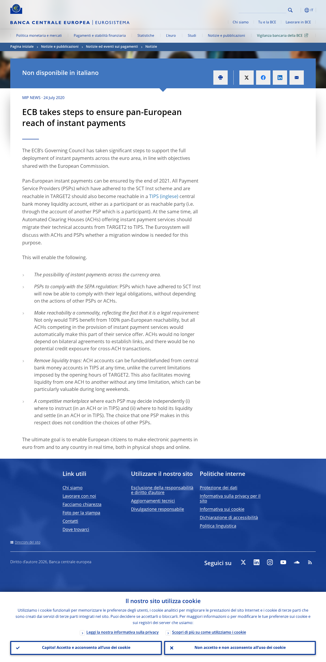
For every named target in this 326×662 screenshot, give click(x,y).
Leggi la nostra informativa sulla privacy (122, 633)
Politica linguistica (218, 526)
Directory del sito (27, 542)
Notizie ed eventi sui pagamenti (112, 46)
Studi (192, 35)
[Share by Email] (296, 77)
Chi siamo (241, 22)
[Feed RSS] (310, 562)
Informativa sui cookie (222, 509)
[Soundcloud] (296, 562)
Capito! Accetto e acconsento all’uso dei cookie (86, 648)
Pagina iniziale (22, 46)
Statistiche (145, 35)
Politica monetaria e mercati (39, 35)
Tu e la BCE (267, 22)
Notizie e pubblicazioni (226, 35)
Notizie (151, 46)
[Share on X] (246, 77)
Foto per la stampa (81, 513)
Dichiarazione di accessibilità (229, 518)
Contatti (70, 521)
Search (290, 10)
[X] (243, 562)
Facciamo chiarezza (82, 505)
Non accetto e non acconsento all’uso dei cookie (240, 648)
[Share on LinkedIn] (280, 77)
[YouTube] (283, 562)
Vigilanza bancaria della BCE (280, 35)
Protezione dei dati (218, 488)
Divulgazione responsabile (157, 509)
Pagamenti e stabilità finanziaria (100, 35)
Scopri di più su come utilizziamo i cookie (209, 633)
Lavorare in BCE (298, 22)
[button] (299, 10)
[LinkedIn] (256, 562)
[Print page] (220, 77)
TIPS (154, 196)
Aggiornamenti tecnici (153, 501)
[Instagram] (270, 562)
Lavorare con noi (79, 496)
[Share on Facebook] (263, 77)
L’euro (171, 35)
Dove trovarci (76, 530)
